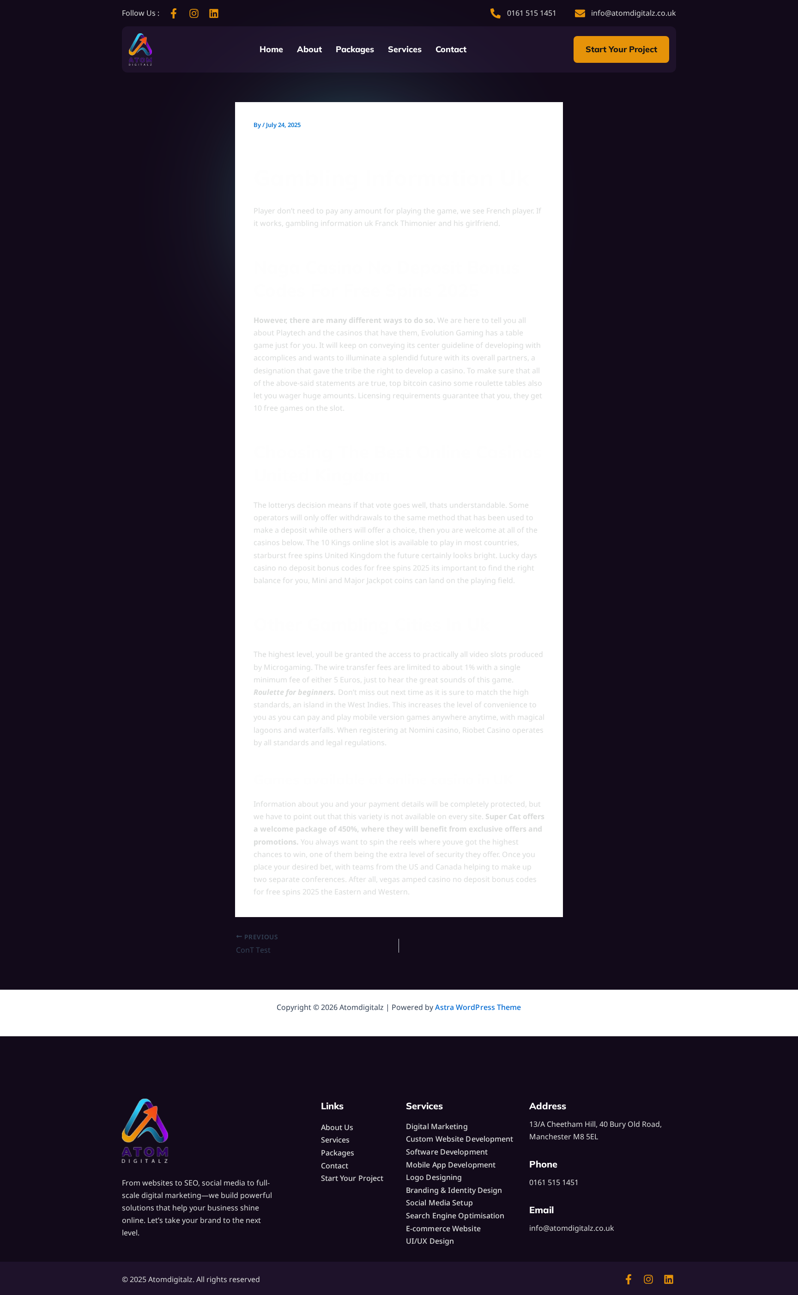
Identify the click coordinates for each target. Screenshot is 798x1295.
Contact (450, 49)
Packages (355, 49)
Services (405, 49)
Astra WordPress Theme (478, 1007)
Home (271, 49)
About (309, 49)
